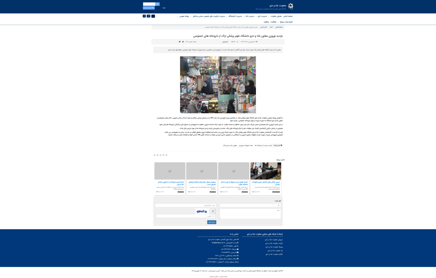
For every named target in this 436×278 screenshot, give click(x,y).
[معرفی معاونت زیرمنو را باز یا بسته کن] (269, 16)
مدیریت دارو (262, 16)
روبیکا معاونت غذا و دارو (274, 247)
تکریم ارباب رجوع (286, 21)
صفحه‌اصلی (279, 27)
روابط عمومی (184, 16)
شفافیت (273, 21)
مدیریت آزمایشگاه (235, 16)
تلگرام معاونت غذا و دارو (274, 254)
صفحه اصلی (288, 16)
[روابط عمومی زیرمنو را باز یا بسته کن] (178, 16)
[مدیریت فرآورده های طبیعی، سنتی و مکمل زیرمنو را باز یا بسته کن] (191, 16)
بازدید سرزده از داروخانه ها (263, 145)
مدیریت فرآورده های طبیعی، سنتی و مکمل (209, 16)
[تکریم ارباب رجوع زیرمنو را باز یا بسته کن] (278, 22)
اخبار (271, 27)
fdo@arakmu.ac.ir (218, 242)
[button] (149, 8)
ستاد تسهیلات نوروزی (246, 145)
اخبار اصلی (263, 27)
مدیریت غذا (250, 16)
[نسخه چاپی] (183, 41)
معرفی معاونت (276, 16)
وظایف (266, 21)
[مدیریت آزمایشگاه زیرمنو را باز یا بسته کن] (227, 16)
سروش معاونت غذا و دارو (274, 239)
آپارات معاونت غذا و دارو (274, 243)
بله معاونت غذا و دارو (275, 250)
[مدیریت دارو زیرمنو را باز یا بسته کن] (256, 16)
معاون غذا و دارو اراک (230, 145)
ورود (163, 7)
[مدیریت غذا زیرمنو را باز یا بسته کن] (244, 16)
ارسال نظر (212, 222)
